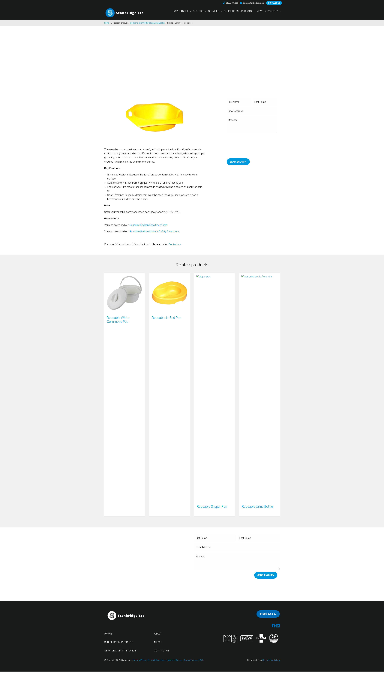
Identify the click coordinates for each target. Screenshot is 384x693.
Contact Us (162, 650)
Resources (271, 11)
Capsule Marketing (271, 660)
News (259, 11)
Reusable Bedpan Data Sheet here (148, 224)
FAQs (201, 660)
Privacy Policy (139, 660)
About (184, 11)
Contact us (274, 3)
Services (213, 11)
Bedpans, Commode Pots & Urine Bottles (147, 23)
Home (176, 11)
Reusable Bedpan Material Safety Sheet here (154, 231)
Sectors (198, 11)
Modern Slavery (175, 660)
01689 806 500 (268, 613)
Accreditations (191, 660)
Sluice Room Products (238, 11)
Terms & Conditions (157, 660)
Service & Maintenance (120, 650)
